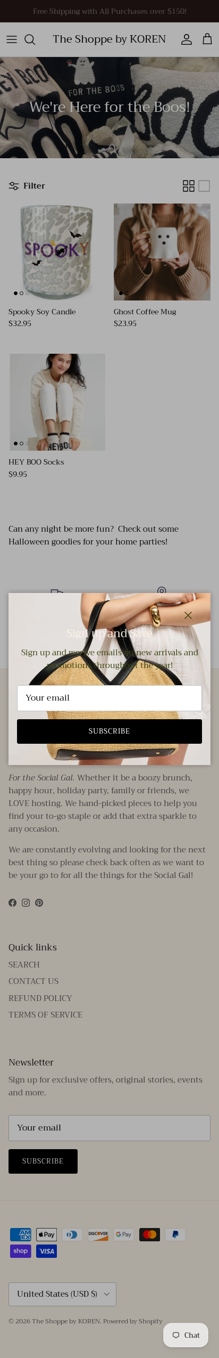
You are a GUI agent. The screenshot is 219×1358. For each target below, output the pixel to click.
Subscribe (109, 731)
